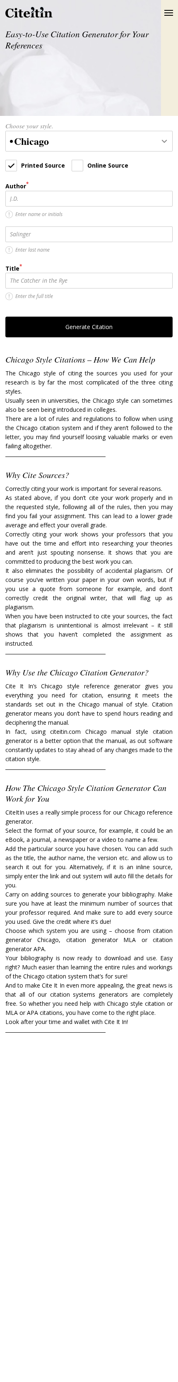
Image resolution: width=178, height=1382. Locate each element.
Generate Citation (89, 327)
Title (13, 267)
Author (17, 185)
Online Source (107, 165)
